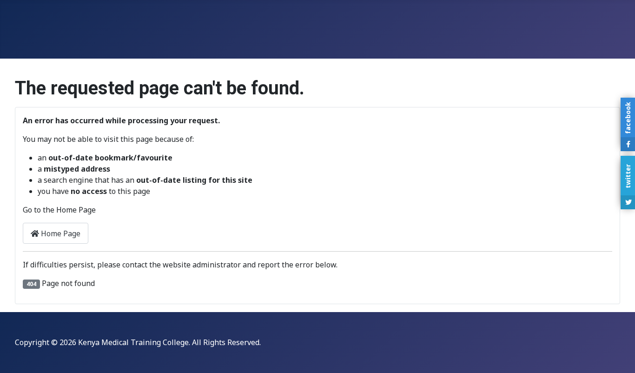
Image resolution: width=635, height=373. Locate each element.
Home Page (59, 233)
